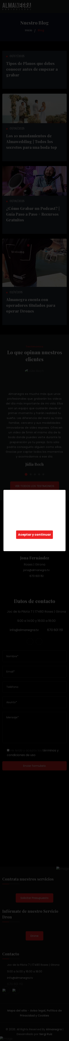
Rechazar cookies (34, 543)
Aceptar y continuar (34, 534)
